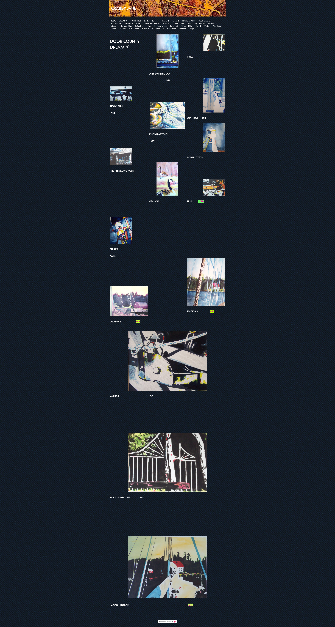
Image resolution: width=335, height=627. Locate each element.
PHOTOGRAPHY (189, 21)
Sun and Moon (160, 26)
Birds (146, 21)
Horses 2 (165, 21)
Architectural (116, 23)
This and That (187, 26)
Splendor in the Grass (129, 28)
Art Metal (129, 23)
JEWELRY (145, 28)
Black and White (151, 23)
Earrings (182, 28)
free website (167, 621)
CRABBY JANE (123, 8)
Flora (183, 23)
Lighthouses (200, 23)
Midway (114, 26)
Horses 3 (175, 21)
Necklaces (171, 28)
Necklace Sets (158, 28)
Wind (198, 26)
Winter (207, 26)
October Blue (126, 26)
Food (190, 23)
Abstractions (204, 21)
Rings (191, 28)
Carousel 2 (166, 23)
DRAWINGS (124, 21)
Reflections (139, 26)
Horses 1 (155, 21)
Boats (138, 23)
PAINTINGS (136, 21)
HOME (113, 21)
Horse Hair (174, 26)
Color (176, 23)
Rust (149, 26)
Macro (211, 23)
